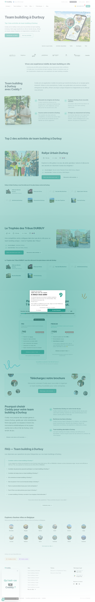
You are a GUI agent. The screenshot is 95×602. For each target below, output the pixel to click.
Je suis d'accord (56, 310)
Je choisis (38, 310)
